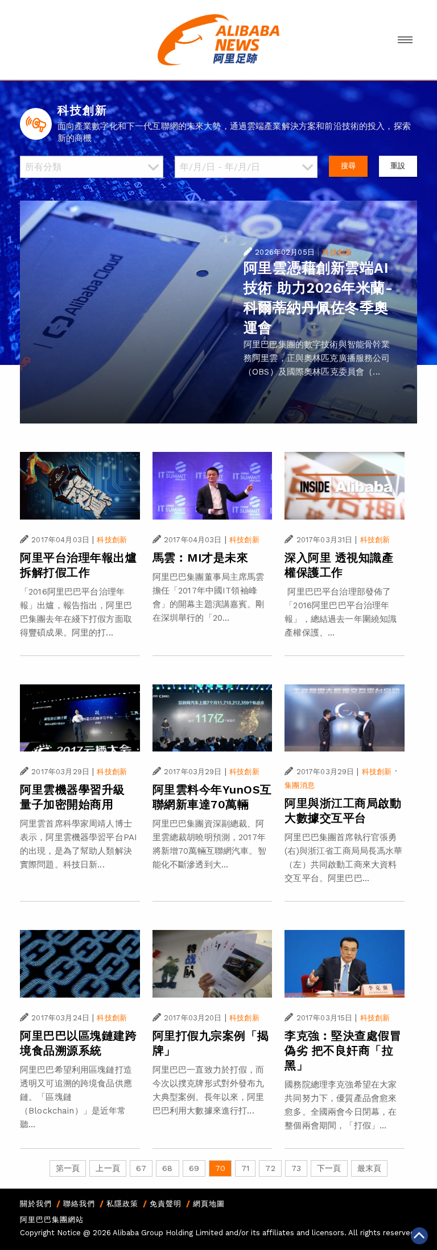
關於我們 (36, 1203)
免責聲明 (166, 1203)
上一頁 (107, 1168)
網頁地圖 (209, 1203)
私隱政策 (122, 1203)
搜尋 (348, 165)
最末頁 (369, 1168)
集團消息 (300, 785)
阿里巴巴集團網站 (52, 1219)
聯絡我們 (79, 1203)
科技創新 (337, 252)
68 (167, 1168)
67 (141, 1168)
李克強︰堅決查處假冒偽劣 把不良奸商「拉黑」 (343, 1050)
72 (270, 1168)
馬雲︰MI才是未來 (200, 557)
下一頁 (329, 1168)
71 (245, 1168)
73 (296, 1168)
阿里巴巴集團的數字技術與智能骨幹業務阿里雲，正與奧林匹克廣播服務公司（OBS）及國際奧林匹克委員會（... (317, 358)
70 (220, 1168)
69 (194, 1168)
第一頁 (68, 1168)
